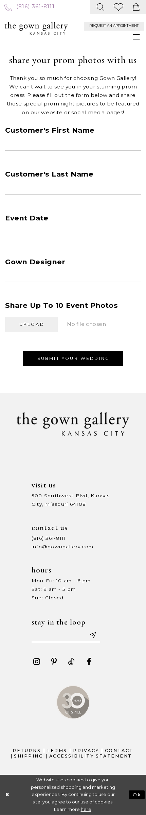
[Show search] (100, 7)
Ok (137, 794)
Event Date (27, 218)
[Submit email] (92, 635)
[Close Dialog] (7, 795)
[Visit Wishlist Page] (118, 7)
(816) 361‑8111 (49, 538)
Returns (27, 750)
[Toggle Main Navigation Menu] (137, 38)
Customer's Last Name (49, 174)
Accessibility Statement (90, 756)
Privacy (86, 750)
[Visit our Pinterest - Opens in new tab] (54, 662)
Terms (57, 750)
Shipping (28, 756)
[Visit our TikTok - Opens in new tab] (71, 662)
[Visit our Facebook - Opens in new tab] (89, 662)
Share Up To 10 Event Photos (61, 305)
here (86, 809)
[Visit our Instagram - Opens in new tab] (36, 662)
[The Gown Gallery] (36, 28)
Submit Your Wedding (73, 358)
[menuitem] (29, 7)
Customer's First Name (50, 130)
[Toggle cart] (136, 7)
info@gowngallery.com (62, 546)
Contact (119, 750)
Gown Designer (35, 261)
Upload (31, 324)
